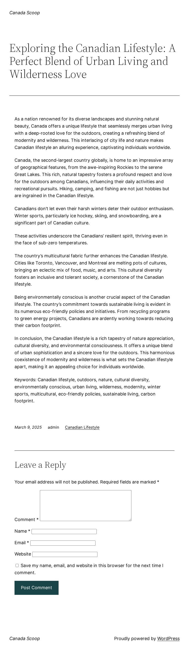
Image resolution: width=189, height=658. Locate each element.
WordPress (168, 638)
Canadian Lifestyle (82, 427)
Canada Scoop (24, 12)
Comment (27, 519)
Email (22, 542)
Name (22, 531)
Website (23, 553)
